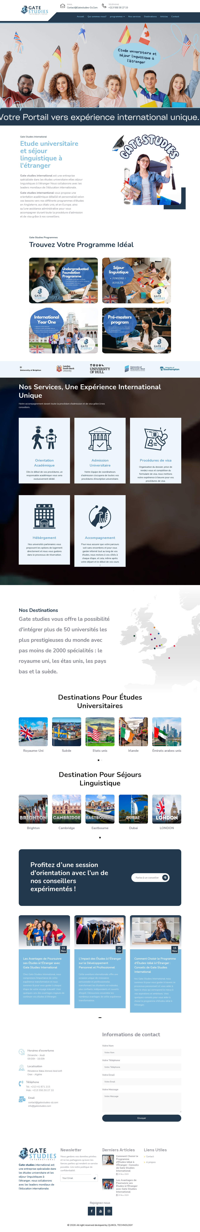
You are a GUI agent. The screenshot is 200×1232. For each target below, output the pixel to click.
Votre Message (110, 1089)
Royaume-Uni (33, 751)
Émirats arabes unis (166, 751)
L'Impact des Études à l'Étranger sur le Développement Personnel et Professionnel (100, 963)
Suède (66, 751)
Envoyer (141, 1118)
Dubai (133, 828)
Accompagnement (100, 537)
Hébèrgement (44, 537)
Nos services (134, 16)
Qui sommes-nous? (97, 16)
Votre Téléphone (111, 1060)
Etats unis (100, 751)
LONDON (167, 828)
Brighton (33, 828)
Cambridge (67, 828)
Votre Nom (108, 1045)
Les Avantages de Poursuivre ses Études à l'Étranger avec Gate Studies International (42, 963)
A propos (151, 1162)
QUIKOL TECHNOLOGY (120, 1225)
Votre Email (108, 1075)
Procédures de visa (155, 460)
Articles (164, 16)
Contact (175, 16)
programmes (116, 16)
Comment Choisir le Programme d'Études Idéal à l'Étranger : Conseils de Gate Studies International (127, 1163)
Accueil (80, 16)
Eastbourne (100, 828)
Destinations (150, 16)
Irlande (133, 751)
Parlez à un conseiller (147, 877)
